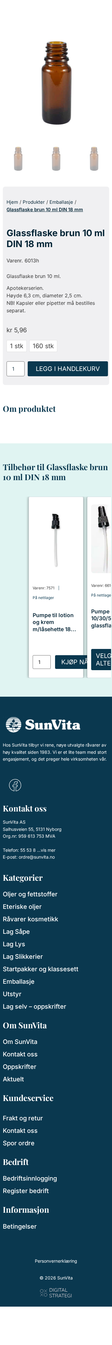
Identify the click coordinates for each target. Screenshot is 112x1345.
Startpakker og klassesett (40, 969)
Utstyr (12, 994)
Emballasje (61, 202)
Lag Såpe (16, 931)
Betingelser (20, 1226)
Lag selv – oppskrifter (34, 1006)
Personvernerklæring (56, 1261)
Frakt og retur (23, 1118)
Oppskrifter (19, 1066)
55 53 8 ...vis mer (37, 850)
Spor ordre (19, 1143)
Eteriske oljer (22, 906)
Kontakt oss (20, 1054)
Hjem (12, 202)
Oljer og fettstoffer (30, 894)
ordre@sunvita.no (37, 857)
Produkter (34, 202)
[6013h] (56, 80)
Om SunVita (20, 1041)
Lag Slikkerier (23, 956)
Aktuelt (13, 1079)
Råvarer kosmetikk (30, 919)
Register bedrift (26, 1191)
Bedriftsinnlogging (30, 1178)
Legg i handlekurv (68, 369)
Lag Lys (14, 944)
